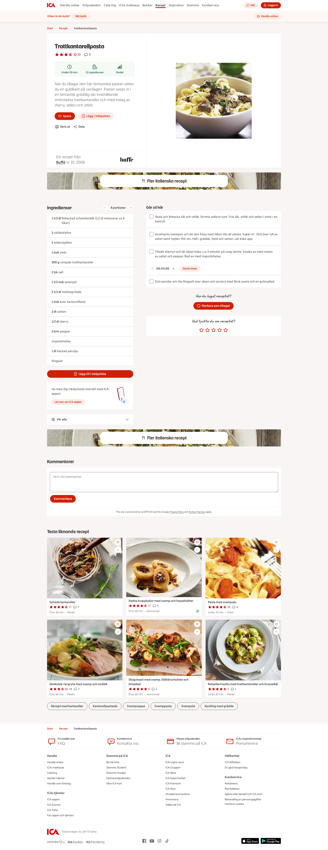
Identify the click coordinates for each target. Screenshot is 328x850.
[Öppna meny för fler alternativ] (118, 550)
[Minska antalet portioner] (105, 207)
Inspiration (176, 5)
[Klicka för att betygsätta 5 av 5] (226, 330)
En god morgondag (236, 767)
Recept (160, 5)
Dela (81, 126)
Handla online (70, 5)
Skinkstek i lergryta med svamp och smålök (78, 684)
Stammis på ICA (117, 756)
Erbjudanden (92, 5)
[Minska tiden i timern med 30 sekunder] (152, 269)
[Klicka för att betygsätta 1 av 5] (201, 330)
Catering (110, 5)
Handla (52, 756)
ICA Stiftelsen (232, 762)
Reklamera (231, 783)
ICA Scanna (53, 804)
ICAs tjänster (56, 793)
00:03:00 (162, 268)
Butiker (147, 5)
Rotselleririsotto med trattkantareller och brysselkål (243, 684)
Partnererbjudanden (118, 778)
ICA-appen (53, 799)
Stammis (193, 5)
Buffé (60, 162)
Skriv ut (65, 126)
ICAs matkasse (129, 5)
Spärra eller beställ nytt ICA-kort (243, 794)
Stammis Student (116, 767)
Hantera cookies (234, 804)
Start (50, 28)
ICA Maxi (171, 788)
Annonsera (172, 799)
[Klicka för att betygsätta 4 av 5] (220, 330)
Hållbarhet (232, 756)
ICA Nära (171, 772)
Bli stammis (112, 762)
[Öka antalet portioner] (131, 207)
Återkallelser (232, 788)
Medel (120, 72)
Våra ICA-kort (114, 783)
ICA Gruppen (173, 767)
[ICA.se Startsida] (51, 5)
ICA (168, 756)
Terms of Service (197, 512)
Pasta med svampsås (222, 602)
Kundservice (210, 5)
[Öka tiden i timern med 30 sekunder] (173, 269)
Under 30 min (69, 72)
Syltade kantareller (62, 602)
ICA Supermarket (175, 778)
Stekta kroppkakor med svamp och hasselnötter (161, 601)
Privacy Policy (177, 512)
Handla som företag (59, 783)
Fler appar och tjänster (60, 815)
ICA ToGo (52, 810)
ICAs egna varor (175, 762)
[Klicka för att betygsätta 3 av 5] (214, 330)
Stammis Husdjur (116, 772)
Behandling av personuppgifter (243, 799)
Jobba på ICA (173, 804)
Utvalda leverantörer (178, 794)
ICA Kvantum (173, 783)
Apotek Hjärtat (56, 778)
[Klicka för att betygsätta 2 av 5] (207, 330)
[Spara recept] (118, 542)
